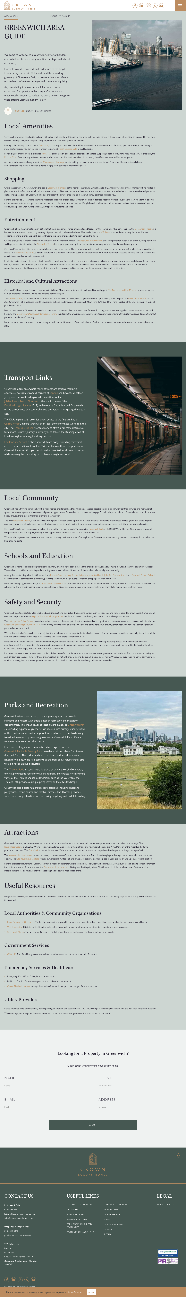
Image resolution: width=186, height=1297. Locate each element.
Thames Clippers (23, 428)
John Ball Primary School (115, 575)
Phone (105, 1077)
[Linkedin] (141, 5)
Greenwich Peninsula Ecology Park (23, 751)
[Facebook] (135, 5)
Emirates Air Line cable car (56, 867)
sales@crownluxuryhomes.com (18, 1217)
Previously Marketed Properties (79, 1225)
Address (107, 1099)
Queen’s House (15, 298)
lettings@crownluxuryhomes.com (19, 1213)
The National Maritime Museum (122, 290)
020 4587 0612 (11, 1209)
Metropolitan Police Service (20, 621)
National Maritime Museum (20, 855)
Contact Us (111, 1229)
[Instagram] (148, 5)
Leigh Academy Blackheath (91, 575)
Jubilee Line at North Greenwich (22, 401)
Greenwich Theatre (144, 228)
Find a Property (76, 1214)
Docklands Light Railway (17, 405)
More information (75, 1292)
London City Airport (15, 442)
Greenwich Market (56, 187)
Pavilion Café (10, 157)
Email (9, 1099)
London (54, 393)
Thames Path (16, 769)
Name (9, 1077)
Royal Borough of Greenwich (20, 922)
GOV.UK (11, 954)
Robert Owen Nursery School (64, 575)
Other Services (113, 1214)
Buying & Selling (77, 1219)
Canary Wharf (12, 423)
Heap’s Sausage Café (67, 148)
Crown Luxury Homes (80, 1204)
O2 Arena (105, 232)
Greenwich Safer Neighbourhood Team (22, 624)
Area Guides (111, 1209)
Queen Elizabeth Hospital (18, 986)
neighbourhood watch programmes (47, 616)
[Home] (25, 5)
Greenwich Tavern (45, 244)
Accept (91, 1292)
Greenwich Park (95, 529)
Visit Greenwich (14, 927)
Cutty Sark (33, 850)
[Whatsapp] (155, 5)
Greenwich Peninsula (24, 252)
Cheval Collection (116, 1204)
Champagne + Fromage (53, 162)
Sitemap (108, 1234)
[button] (180, 5)
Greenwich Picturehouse (90, 240)
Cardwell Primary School (143, 575)
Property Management (80, 1231)
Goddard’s (43, 145)
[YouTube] (161, 5)
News (107, 1219)
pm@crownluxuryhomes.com (17, 1235)
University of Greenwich (52, 583)
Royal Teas (46, 153)
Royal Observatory (137, 298)
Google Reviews (113, 1224)
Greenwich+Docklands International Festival (37, 313)
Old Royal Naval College (27, 858)
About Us (72, 1209)
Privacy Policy (166, 1204)
